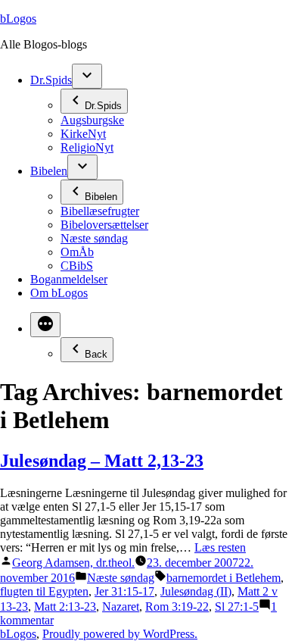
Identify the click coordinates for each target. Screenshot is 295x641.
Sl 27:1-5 (237, 606)
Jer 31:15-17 (124, 591)
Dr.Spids (51, 79)
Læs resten (220, 547)
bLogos (18, 18)
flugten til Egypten (44, 591)
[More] (45, 324)
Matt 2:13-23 (65, 606)
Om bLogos (59, 292)
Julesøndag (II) (195, 591)
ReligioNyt (87, 147)
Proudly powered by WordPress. (119, 633)
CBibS (77, 265)
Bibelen (48, 170)
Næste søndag (94, 238)
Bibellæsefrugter (100, 211)
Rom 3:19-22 (177, 606)
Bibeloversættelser (104, 224)
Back (96, 354)
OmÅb (77, 251)
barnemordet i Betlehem (223, 577)
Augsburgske (92, 120)
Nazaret (120, 606)
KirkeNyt (83, 133)
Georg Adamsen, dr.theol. (73, 562)
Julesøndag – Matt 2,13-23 (101, 461)
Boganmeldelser (68, 279)
